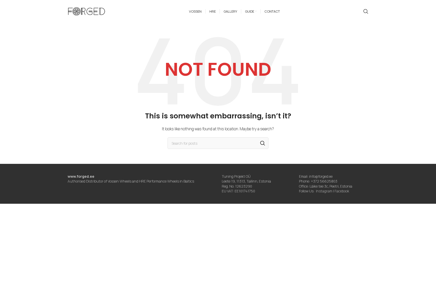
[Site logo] (86, 11)
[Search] (366, 11)
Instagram (324, 191)
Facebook (342, 191)
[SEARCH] (262, 143)
